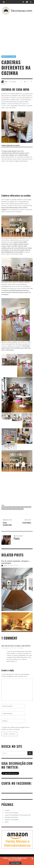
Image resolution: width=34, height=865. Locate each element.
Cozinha (12, 56)
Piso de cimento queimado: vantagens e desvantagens (15, 562)
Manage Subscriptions (11, 817)
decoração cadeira (26, 507)
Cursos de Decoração (11, 813)
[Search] (3, 2)
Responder (21, 648)
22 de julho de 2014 (12, 610)
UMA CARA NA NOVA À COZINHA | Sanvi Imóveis (16, 646)
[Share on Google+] (28, 81)
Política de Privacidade (11, 820)
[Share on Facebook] (21, 81)
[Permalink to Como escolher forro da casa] (17, 597)
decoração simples (18, 509)
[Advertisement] (17, 32)
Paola (5, 565)
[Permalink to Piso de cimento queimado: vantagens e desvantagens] (17, 575)
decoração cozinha (7, 509)
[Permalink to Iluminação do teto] (17, 619)
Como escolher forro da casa (11, 585)
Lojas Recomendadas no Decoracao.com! (18, 815)
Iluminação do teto (8, 607)
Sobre (6, 822)
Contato (7, 810)
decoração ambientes (14, 507)
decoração (4, 507)
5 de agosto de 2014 (12, 565)
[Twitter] (27, 2)
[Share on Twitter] (25, 81)
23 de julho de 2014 (12, 588)
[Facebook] (23, 2)
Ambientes (5, 56)
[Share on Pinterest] (31, 81)
